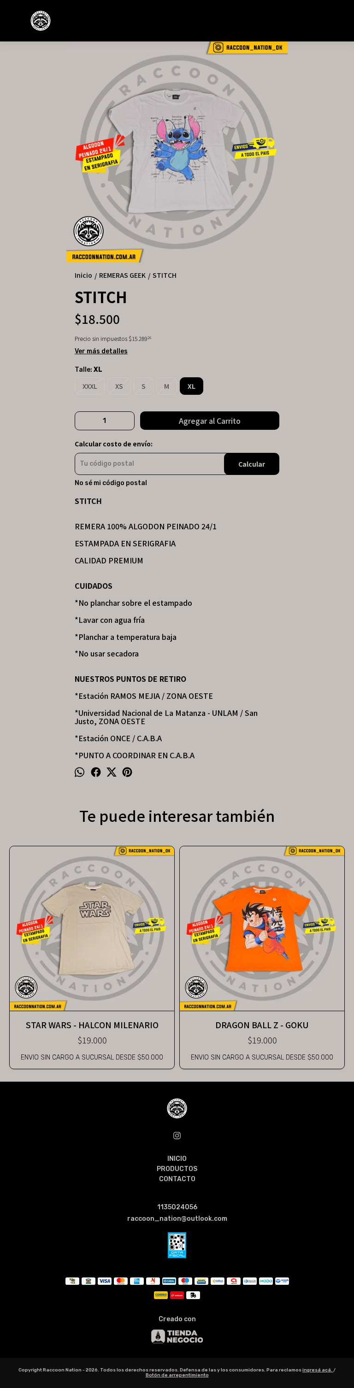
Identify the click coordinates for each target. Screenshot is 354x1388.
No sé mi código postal (111, 483)
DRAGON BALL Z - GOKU (262, 1025)
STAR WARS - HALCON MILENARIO (92, 1025)
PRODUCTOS (177, 1169)
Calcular (251, 464)
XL (191, 386)
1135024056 (177, 1207)
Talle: (88, 370)
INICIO (177, 1159)
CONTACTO (177, 1179)
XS (119, 386)
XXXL (90, 386)
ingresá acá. (317, 1370)
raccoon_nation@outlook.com (177, 1219)
